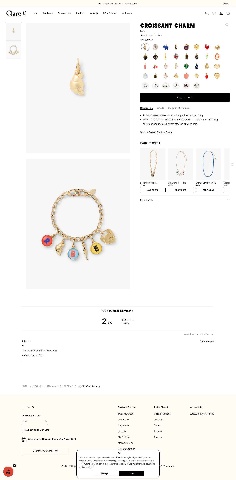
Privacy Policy (88, 464)
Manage (104, 473)
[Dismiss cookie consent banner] (119, 453)
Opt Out (132, 464)
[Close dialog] (176, 204)
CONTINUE (86, 256)
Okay (132, 473)
